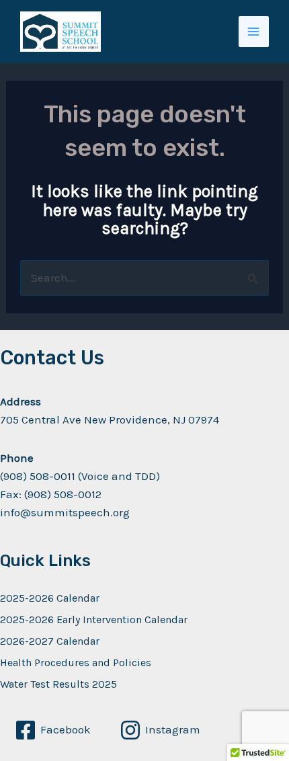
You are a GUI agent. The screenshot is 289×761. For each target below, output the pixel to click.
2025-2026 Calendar (49, 598)
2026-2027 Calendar (49, 641)
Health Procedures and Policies (75, 662)
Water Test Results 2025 (58, 684)
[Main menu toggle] (254, 31)
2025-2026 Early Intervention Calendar (94, 619)
